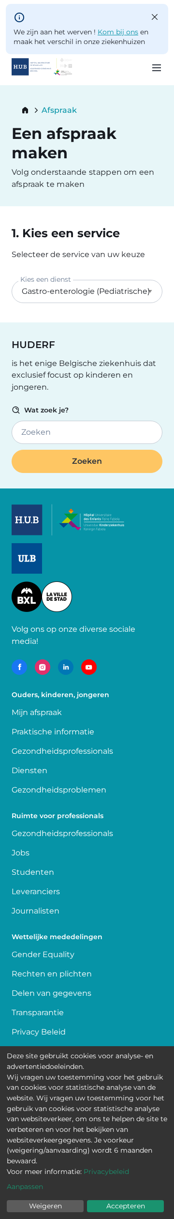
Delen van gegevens (51, 993)
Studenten (33, 872)
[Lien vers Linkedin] (65, 667)
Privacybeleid (106, 1171)
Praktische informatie (54, 731)
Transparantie (38, 1012)
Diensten (29, 770)
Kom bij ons (118, 32)
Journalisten (35, 910)
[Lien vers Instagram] (42, 667)
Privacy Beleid (39, 1031)
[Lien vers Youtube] (89, 667)
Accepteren (125, 1206)
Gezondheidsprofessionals (62, 751)
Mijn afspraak (37, 712)
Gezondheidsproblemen (59, 789)
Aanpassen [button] (25, 1186)
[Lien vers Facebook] (19, 667)
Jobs (20, 852)
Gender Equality (43, 954)
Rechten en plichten (52, 973)
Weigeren (45, 1206)
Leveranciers (36, 891)
